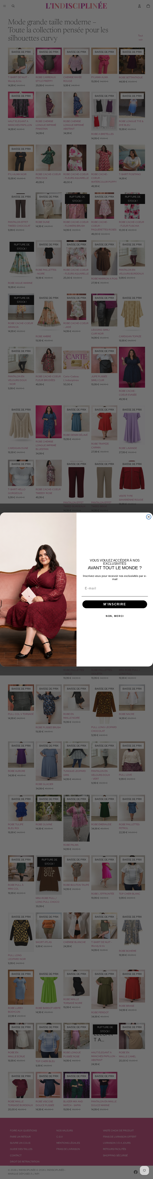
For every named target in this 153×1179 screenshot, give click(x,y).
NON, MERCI (115, 616)
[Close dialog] (148, 517)
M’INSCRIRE (114, 604)
